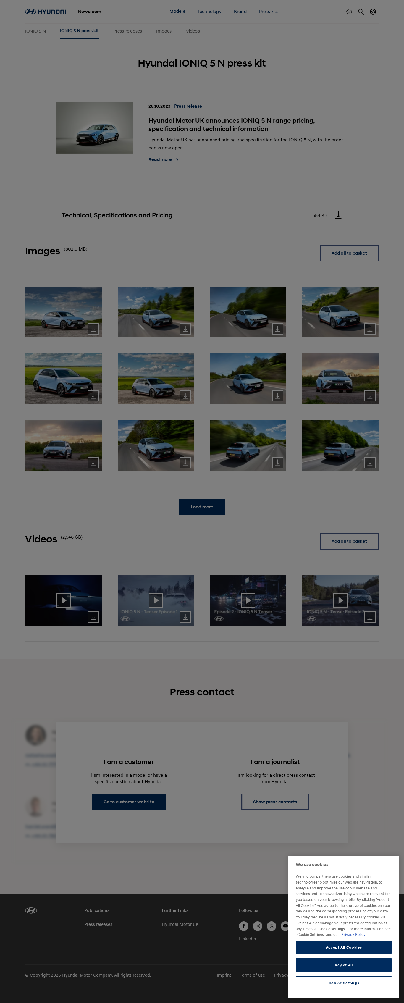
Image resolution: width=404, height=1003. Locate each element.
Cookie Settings (344, 983)
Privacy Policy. (353, 934)
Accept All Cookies (344, 947)
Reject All (344, 964)
